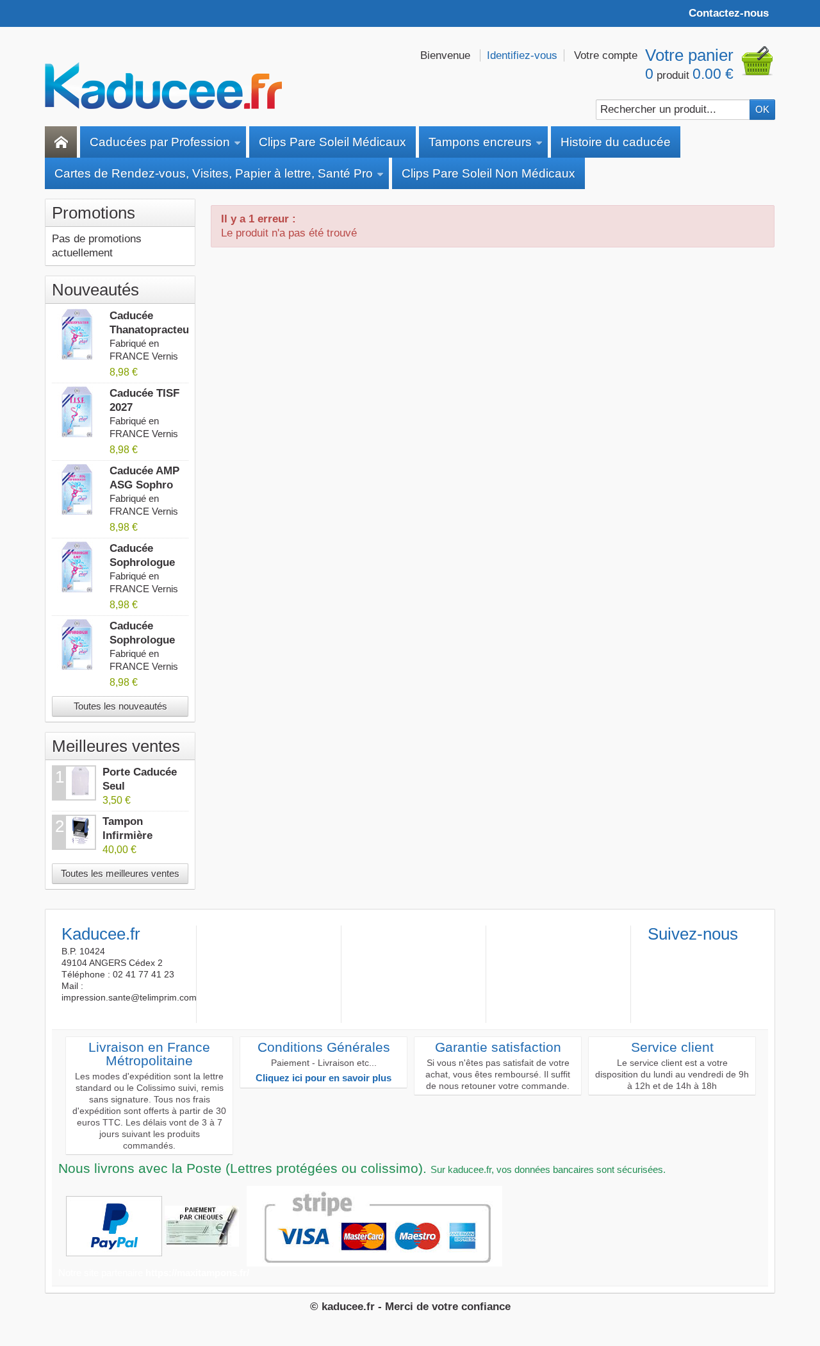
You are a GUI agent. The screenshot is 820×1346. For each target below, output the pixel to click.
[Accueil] (61, 142)
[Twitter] (678, 954)
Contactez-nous (729, 13)
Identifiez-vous (522, 55)
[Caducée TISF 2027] (77, 412)
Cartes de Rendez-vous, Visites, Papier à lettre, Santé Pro (213, 173)
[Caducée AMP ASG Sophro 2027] (77, 489)
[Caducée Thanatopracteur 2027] (77, 334)
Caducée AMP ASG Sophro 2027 (144, 485)
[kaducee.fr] (163, 86)
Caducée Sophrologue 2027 (142, 640)
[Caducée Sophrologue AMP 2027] (77, 567)
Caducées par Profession (160, 142)
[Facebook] (657, 954)
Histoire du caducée (616, 142)
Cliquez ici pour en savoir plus (323, 1077)
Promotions (93, 212)
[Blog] (720, 954)
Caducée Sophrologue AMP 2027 (142, 562)
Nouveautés (95, 289)
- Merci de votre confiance (444, 1306)
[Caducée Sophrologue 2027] (77, 644)
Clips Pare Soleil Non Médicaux (488, 173)
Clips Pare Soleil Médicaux (332, 142)
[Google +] (699, 954)
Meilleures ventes (116, 746)
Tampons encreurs (480, 142)
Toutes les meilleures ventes (120, 873)
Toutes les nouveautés (120, 706)
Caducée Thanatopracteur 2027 (151, 330)
